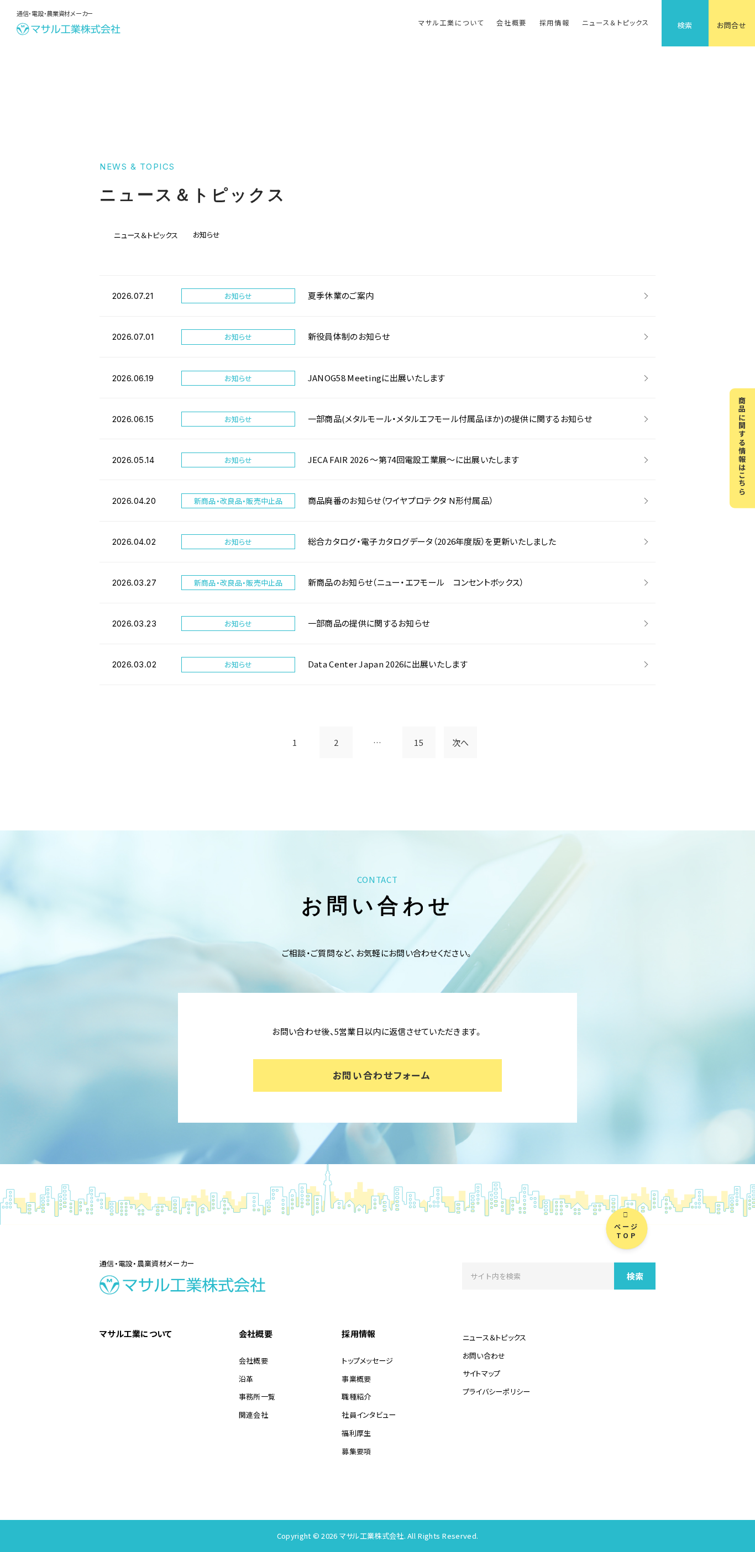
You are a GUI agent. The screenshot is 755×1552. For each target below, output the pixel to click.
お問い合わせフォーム (382, 1075)
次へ (460, 742)
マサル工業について (451, 23)
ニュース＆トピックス (615, 23)
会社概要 (511, 23)
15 (418, 742)
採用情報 (554, 23)
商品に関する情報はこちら (742, 446)
